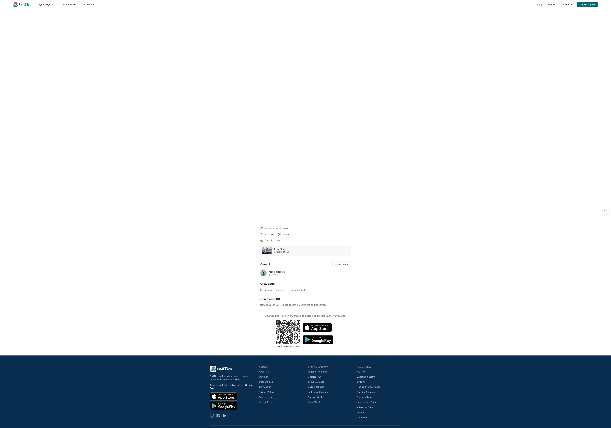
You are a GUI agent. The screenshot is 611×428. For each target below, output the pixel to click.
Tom (212, 388)
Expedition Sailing (366, 377)
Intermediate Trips (366, 402)
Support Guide (315, 397)
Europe (360, 412)
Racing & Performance (368, 387)
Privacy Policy (266, 392)
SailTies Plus (315, 377)
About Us (567, 4)
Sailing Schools (316, 387)
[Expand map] (605, 210)
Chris (248, 385)
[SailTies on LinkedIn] (225, 416)
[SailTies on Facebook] (218, 416)
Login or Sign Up (587, 4)
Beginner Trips (364, 397)
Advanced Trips (365, 407)
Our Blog (263, 377)
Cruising (361, 382)
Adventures (69, 4)
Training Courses (366, 392)
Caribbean (362, 417)
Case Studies (266, 382)
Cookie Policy (266, 402)
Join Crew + (341, 264)
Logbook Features (317, 371)
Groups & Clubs (316, 382)
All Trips (361, 371)
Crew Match (90, 4)
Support (552, 4)
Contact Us (265, 387)
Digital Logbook (46, 4)
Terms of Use (266, 397)
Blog (539, 4)
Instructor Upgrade (318, 392)
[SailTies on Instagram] (212, 416)
